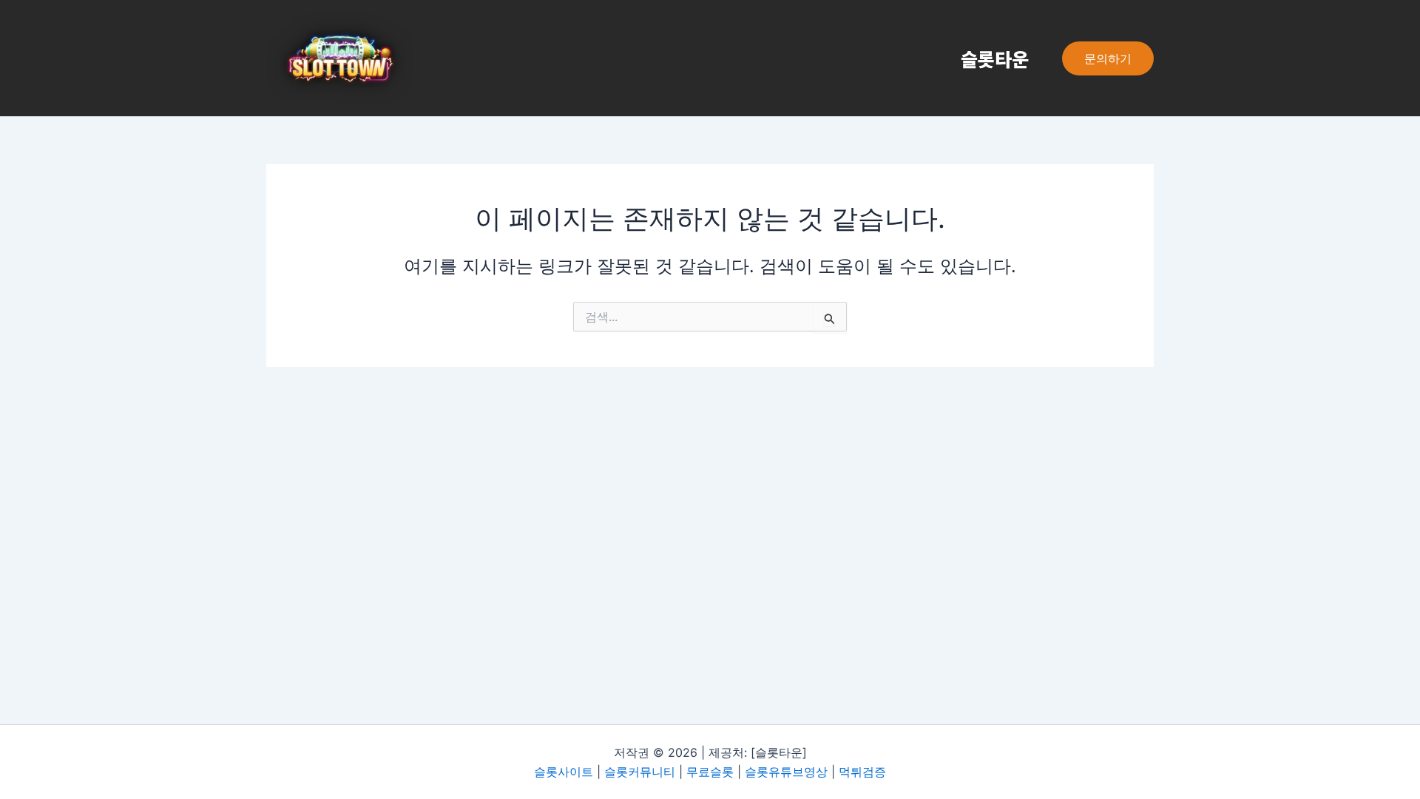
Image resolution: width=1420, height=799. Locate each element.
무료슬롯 (710, 771)
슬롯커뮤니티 (639, 771)
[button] (1108, 58)
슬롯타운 (995, 58)
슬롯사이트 (563, 771)
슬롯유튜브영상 (786, 771)
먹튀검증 (862, 771)
